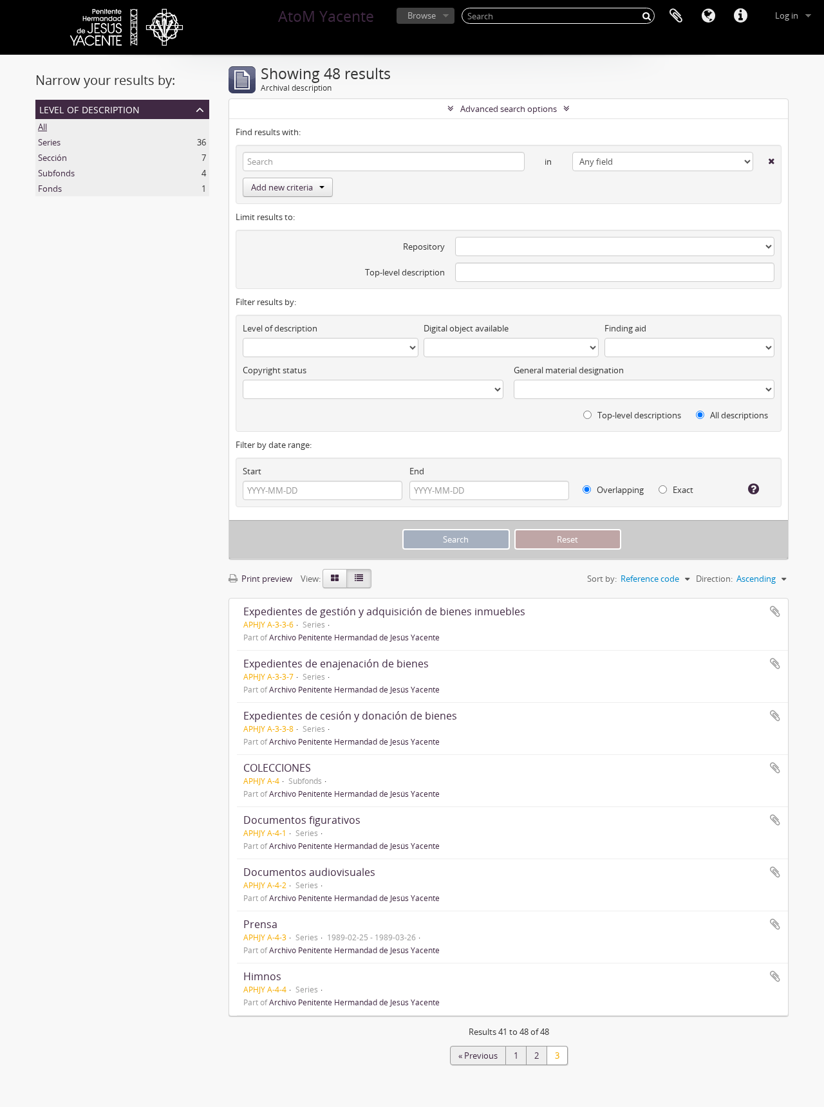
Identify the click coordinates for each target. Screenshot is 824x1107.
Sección (52, 157)
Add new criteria (282, 187)
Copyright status (274, 370)
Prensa (260, 924)
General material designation (569, 370)
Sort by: (602, 578)
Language (708, 16)
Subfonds (56, 173)
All (42, 127)
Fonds (50, 188)
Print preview (265, 578)
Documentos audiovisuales (309, 872)
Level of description (89, 108)
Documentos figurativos (301, 820)
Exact (682, 490)
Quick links (740, 16)
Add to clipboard (775, 611)
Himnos (262, 976)
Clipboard (676, 16)
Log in (786, 15)
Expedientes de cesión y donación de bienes (350, 716)
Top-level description (405, 272)
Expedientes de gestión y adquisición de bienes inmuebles (384, 611)
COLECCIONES (277, 768)
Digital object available (466, 328)
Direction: (714, 578)
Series (49, 142)
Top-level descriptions (638, 415)
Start (252, 471)
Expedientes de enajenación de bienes (336, 663)
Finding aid (625, 328)
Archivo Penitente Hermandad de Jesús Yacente (354, 637)
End (416, 471)
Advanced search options (508, 109)
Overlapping (619, 490)
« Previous (478, 1055)
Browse (421, 15)
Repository (424, 246)
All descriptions (738, 415)
